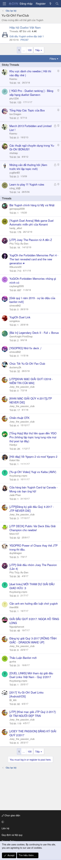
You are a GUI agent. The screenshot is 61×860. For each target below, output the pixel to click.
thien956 (13, 607)
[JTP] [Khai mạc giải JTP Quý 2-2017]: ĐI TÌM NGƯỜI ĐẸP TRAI (32, 714)
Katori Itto (14, 460)
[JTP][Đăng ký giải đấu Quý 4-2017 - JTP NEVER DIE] (31, 509)
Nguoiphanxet (16, 626)
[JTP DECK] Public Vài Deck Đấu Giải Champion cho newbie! (32, 528)
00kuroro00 (15, 267)
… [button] (23, 50)
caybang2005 (16, 286)
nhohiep (13, 153)
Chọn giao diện (12, 815)
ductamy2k (15, 367)
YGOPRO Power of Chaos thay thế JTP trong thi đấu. (33, 547)
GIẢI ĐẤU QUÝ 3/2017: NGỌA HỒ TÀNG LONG (34, 621)
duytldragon (15, 553)
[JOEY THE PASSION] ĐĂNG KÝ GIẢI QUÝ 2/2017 (32, 733)
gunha (12, 661)
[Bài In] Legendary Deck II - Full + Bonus (34, 332)
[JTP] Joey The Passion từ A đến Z (30, 240)
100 (30, 50)
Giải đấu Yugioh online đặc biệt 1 (26, 36)
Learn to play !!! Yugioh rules (26, 184)
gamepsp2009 (17, 208)
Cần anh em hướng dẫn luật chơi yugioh (33, 603)
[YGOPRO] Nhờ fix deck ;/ (25, 348)
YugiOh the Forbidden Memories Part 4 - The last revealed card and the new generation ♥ (33, 259)
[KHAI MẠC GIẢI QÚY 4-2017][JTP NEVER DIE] (30, 400)
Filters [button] (53, 58)
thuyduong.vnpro (18, 475)
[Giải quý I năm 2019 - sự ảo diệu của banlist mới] (32, 300)
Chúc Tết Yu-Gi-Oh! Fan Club (27, 363)
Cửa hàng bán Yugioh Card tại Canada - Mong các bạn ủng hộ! (33, 489)
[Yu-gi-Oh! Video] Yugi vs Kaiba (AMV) (32, 472)
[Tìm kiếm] (57, 3)
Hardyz (13, 444)
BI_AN (12, 700)
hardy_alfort (15, 228)
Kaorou (13, 79)
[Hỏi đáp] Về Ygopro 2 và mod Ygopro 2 (33, 456)
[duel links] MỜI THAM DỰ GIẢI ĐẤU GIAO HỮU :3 (31, 586)
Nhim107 (14, 533)
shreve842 (15, 305)
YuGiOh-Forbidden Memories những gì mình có (32, 280)
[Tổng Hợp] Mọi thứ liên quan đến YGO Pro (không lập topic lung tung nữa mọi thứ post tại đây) (32, 437)
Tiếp (37, 50)
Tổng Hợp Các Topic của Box (27, 110)
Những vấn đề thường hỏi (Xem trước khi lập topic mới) (28, 167)
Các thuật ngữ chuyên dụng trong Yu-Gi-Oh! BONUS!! (32, 147)
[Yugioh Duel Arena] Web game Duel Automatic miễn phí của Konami (31, 222)
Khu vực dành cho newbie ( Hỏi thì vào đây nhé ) (30, 73)
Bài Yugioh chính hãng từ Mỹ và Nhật (31, 205)
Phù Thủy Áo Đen (18, 243)
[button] (30, 822)
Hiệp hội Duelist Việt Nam (25, 27)
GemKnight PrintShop (21, 336)
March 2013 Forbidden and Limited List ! (30, 128)
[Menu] (4, 3)
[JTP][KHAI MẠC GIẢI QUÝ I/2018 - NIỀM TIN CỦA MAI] (31, 381)
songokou (14, 321)
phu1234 (14, 98)
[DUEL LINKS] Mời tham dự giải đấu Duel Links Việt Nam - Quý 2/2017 (31, 675)
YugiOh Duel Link (19, 317)
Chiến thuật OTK (19, 418)
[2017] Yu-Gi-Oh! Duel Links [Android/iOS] (26, 694)
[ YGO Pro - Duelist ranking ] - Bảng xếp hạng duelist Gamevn (31, 93)
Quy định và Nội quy (12, 834)
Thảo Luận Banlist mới (23, 658)
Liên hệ (5, 828)
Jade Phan (15, 495)
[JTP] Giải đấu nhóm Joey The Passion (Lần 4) (33, 567)
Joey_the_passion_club (21, 386)
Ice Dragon (15, 114)
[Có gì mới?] (50, 3)
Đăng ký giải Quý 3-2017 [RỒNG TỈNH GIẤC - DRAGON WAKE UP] (32, 640)
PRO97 (24, 39)
